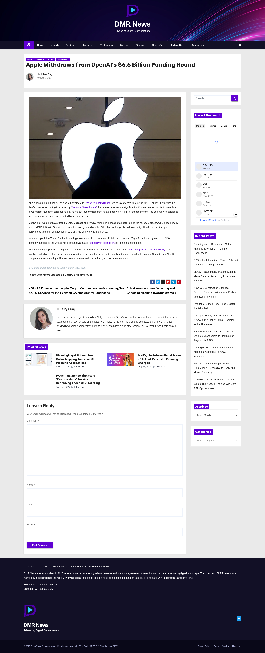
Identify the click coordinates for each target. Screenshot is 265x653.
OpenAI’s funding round (98, 203)
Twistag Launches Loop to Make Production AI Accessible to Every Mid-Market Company (215, 368)
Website (31, 524)
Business (88, 45)
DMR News (132, 24)
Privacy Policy (204, 646)
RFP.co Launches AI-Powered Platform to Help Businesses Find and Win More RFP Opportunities (215, 384)
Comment (33, 420)
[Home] (29, 45)
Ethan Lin (78, 366)
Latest (51, 59)
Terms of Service (221, 646)
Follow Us (177, 45)
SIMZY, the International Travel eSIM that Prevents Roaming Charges (159, 359)
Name (31, 484)
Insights (54, 45)
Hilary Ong (46, 74)
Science (124, 45)
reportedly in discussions (102, 243)
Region (70, 45)
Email (31, 504)
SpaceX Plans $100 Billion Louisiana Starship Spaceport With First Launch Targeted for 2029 (214, 336)
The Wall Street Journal (84, 207)
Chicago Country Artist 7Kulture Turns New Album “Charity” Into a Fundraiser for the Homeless (214, 320)
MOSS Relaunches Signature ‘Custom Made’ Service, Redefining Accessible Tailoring (78, 379)
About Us (157, 45)
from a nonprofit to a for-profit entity (146, 249)
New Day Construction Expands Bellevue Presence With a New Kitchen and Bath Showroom (215, 292)
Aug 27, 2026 (63, 366)
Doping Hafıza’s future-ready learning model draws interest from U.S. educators (214, 352)
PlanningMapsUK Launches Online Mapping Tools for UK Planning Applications (75, 359)
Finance (140, 45)
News (40, 45)
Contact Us (197, 45)
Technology (106, 45)
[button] (240, 45)
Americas (40, 59)
